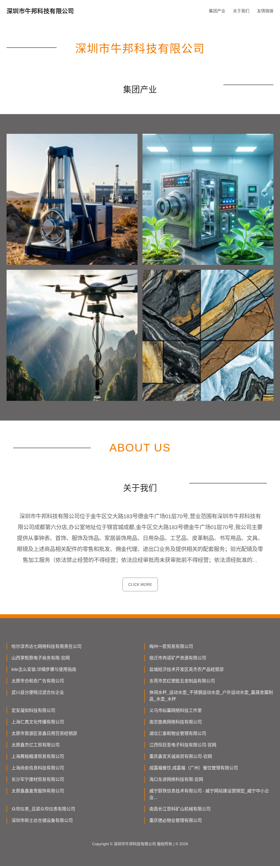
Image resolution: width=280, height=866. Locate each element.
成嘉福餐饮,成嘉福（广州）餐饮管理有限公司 (193, 768)
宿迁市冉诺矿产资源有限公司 (177, 658)
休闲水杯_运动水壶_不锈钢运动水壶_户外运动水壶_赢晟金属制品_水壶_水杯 (211, 695)
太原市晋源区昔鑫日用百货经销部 (44, 733)
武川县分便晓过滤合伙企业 (37, 692)
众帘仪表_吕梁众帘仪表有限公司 (43, 809)
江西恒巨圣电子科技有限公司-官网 (182, 745)
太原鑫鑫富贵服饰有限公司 (37, 791)
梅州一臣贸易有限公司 (171, 646)
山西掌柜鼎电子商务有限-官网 (40, 658)
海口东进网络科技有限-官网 (176, 779)
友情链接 (265, 10)
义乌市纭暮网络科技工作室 (175, 710)
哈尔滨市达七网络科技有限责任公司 (46, 646)
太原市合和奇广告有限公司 (37, 681)
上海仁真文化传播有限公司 (37, 722)
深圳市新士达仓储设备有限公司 (42, 820)
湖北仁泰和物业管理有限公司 (177, 733)
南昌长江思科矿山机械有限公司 (180, 809)
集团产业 (217, 10)
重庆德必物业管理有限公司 (175, 820)
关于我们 (241, 10)
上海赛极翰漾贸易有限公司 (37, 756)
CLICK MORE (140, 584)
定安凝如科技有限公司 (33, 710)
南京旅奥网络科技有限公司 (175, 722)
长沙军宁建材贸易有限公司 (37, 779)
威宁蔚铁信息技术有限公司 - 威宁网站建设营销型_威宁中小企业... (209, 794)
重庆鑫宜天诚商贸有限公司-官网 (180, 756)
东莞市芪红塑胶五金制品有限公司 (182, 681)
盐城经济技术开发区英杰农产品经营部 (186, 669)
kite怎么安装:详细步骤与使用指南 (43, 669)
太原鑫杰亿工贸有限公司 (35, 745)
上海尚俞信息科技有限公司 (37, 768)
